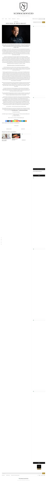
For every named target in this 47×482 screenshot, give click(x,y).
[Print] (17, 121)
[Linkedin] (10, 121)
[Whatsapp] (13, 121)
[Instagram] (19, 121)
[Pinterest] (11, 121)
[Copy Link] (15, 121)
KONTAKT (3, 475)
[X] (8, 121)
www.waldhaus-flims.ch (15, 110)
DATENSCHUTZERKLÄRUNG (15, 475)
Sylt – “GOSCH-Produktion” (4, 140)
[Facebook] (6, 121)
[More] (26, 121)
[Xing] (24, 121)
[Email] (20, 121)
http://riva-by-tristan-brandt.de (23, 110)
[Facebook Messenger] (22, 121)
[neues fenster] (39, 467)
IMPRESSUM (8, 475)
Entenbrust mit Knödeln (15, 139)
